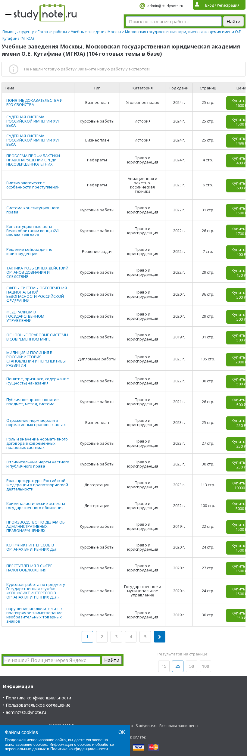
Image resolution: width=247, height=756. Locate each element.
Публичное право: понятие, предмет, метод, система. (33, 401)
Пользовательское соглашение (38, 705)
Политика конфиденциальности (38, 698)
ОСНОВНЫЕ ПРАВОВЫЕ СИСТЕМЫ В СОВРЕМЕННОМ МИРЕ (37, 337)
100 (205, 666)
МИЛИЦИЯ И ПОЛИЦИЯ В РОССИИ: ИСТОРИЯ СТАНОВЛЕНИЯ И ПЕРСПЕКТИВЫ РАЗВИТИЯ (36, 359)
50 (191, 666)
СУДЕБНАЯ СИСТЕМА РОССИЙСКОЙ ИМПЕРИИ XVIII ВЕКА (33, 121)
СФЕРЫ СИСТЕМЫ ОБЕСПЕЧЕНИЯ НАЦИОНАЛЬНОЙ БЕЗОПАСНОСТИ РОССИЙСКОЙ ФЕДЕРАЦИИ (36, 294)
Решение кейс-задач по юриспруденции (29, 251)
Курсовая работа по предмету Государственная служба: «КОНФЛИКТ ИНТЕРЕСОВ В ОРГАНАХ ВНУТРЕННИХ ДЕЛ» (35, 591)
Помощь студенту (18, 31)
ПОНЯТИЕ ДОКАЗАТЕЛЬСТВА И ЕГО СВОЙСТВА (34, 102)
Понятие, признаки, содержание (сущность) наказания (37, 381)
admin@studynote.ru (165, 5)
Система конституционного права (32, 210)
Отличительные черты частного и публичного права (37, 464)
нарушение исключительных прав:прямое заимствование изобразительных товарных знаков (34, 615)
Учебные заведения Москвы (96, 31)
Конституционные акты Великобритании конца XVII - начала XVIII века (33, 231)
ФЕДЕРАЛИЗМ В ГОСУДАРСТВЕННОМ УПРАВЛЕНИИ (25, 316)
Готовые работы (52, 31)
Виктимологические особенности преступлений (33, 185)
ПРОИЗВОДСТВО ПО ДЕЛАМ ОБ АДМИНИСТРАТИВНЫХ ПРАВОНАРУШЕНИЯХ (35, 526)
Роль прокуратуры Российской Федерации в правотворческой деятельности (37, 485)
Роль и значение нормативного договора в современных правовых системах (37, 443)
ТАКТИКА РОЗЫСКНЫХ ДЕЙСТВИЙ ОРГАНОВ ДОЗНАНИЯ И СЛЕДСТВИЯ (37, 272)
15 (163, 666)
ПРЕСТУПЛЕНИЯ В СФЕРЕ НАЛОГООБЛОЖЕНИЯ (29, 568)
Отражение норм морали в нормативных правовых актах (36, 422)
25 (177, 666)
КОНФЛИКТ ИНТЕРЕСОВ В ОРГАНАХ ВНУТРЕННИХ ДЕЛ (32, 547)
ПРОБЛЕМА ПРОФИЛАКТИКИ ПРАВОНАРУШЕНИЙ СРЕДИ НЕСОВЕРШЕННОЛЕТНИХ (33, 160)
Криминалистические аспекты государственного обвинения (35, 505)
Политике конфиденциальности (79, 749)
